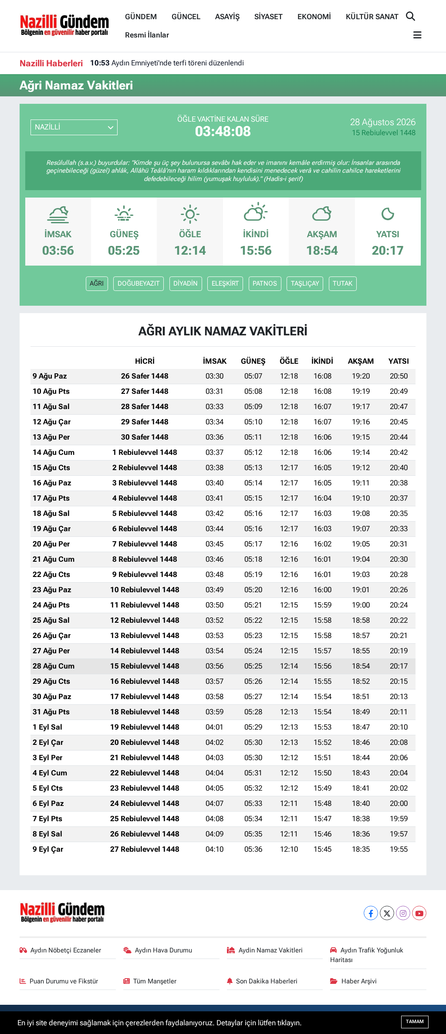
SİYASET (268, 16)
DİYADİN (185, 283)
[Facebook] (371, 913)
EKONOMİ (314, 16)
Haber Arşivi (359, 981)
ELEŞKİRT (225, 283)
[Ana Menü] (414, 35)
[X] (387, 913)
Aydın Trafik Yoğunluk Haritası (366, 955)
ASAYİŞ (227, 16)
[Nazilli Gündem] (69, 25)
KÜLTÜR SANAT (372, 16)
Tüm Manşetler (154, 981)
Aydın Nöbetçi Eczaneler (65, 950)
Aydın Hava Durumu (163, 950)
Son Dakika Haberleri (266, 981)
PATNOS (265, 283)
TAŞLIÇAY (305, 283)
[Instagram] (403, 913)
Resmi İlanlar (147, 35)
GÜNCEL (186, 16)
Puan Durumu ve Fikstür (64, 981)
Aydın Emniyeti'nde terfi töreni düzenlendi (167, 62)
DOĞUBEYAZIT (139, 283)
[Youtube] (419, 913)
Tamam (415, 1021)
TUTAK (342, 283)
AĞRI (97, 283)
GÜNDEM (141, 16)
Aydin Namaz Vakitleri (271, 950)
